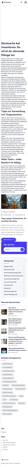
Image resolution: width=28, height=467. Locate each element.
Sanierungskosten (8, 378)
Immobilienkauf (7, 367)
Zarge (21, 396)
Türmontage (13, 399)
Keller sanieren (7, 414)
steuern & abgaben (10, 294)
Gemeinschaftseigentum (10, 410)
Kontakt (5, 449)
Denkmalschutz (20, 389)
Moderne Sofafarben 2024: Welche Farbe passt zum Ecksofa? (17, 330)
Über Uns (5, 440)
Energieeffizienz (7, 374)
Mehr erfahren (8, 239)
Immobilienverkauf (8, 371)
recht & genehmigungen (12, 272)
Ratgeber (8, 266)
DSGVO (5, 447)
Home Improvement (9, 403)
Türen (4, 399)
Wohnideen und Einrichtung (13, 275)
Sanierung (21, 403)
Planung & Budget (10, 291)
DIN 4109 (5, 385)
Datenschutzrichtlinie (9, 445)
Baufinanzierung (7, 392)
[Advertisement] (14, 27)
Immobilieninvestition (9, 396)
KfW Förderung (7, 364)
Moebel (7, 288)
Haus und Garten (10, 282)
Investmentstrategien (11, 279)
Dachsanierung (7, 406)
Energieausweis (7, 389)
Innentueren (8, 285)
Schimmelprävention (18, 385)
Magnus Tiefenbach (9, 212)
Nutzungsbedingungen (9, 442)
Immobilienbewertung (9, 381)
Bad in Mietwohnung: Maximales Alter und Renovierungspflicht (15, 320)
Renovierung (9, 269)
